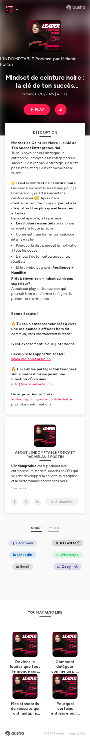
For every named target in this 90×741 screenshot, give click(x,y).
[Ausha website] (75, 7)
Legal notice (77, 733)
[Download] (60, 109)
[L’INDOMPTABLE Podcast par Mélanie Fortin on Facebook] (14, 502)
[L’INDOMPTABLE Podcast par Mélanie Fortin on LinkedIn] (37, 502)
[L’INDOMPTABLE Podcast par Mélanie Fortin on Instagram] (26, 502)
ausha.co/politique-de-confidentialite (41, 399)
